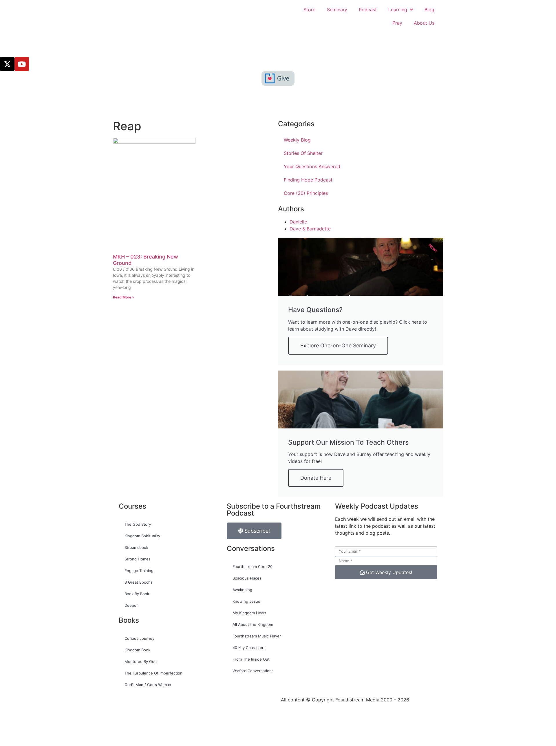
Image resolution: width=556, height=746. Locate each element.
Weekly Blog (297, 140)
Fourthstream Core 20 (252, 566)
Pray (397, 23)
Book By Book (137, 593)
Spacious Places (247, 578)
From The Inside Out (251, 659)
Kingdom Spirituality (142, 536)
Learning (397, 9)
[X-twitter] (7, 64)
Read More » (123, 297)
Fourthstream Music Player (257, 636)
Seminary (337, 9)
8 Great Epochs (139, 582)
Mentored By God (141, 661)
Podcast (368, 9)
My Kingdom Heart (249, 613)
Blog (429, 9)
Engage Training (139, 570)
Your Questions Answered (312, 166)
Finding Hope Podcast (308, 180)
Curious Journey (139, 638)
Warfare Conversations (253, 670)
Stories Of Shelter (303, 153)
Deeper (131, 605)
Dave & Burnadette (310, 229)
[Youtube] (21, 64)
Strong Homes (138, 559)
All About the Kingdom (253, 624)
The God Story (138, 524)
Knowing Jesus (246, 601)
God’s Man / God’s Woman (148, 684)
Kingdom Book (137, 650)
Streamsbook (136, 547)
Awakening (242, 589)
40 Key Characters (249, 647)
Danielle (298, 222)
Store (309, 9)
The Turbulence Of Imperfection (153, 673)
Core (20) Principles (306, 193)
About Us (424, 23)
